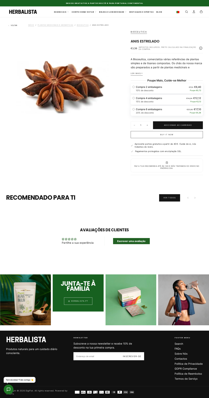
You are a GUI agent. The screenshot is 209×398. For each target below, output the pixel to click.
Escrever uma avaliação (131, 241)
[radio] (167, 89)
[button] (179, 12)
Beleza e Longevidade (111, 12)
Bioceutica (139, 32)
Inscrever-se (132, 356)
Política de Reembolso (188, 373)
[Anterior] (188, 198)
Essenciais (60, 12)
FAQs (178, 348)
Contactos (181, 358)
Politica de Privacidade (189, 363)
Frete (164, 47)
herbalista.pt (79, 301)
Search (179, 343)
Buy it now (166, 135)
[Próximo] (195, 198)
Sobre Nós (181, 353)
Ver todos (169, 198)
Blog (159, 12)
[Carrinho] (201, 12)
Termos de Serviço (186, 378)
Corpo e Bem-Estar (83, 12)
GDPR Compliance (186, 368)
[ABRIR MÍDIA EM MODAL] (114, 139)
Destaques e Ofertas (141, 12)
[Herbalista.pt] (26, 339)
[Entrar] (194, 12)
